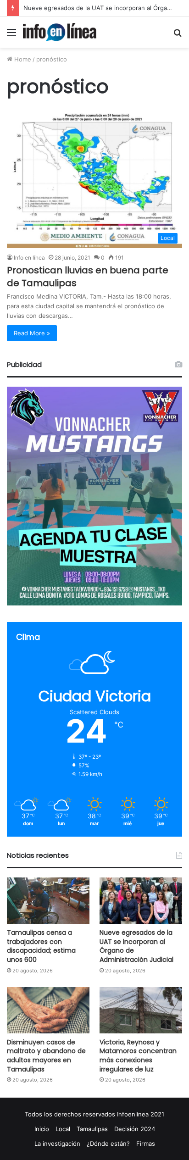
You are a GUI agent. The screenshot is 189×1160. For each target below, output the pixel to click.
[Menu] (11, 35)
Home (21, 59)
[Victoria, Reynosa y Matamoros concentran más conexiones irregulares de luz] (141, 1010)
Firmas (145, 1143)
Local (63, 1128)
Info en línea (29, 257)
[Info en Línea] (59, 32)
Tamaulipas (92, 1128)
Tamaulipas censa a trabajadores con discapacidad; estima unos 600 (41, 946)
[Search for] (177, 35)
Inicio (41, 1128)
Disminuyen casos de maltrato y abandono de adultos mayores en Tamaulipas (46, 1056)
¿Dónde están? (108, 1143)
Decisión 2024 (134, 1128)
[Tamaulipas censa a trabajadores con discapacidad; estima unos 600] (48, 900)
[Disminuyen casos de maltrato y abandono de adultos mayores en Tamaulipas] (48, 1010)
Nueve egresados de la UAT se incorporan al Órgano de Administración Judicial (136, 946)
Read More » (32, 333)
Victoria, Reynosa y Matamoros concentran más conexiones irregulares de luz (138, 1056)
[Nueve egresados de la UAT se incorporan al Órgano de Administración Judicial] (141, 900)
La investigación (57, 1143)
